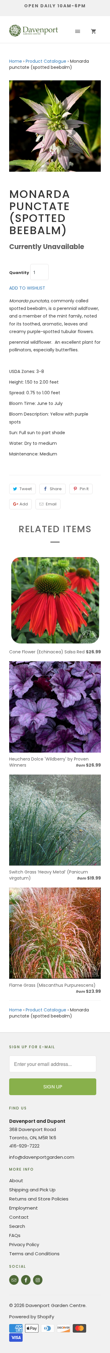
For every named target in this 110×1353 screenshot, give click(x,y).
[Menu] (77, 31)
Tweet (26, 489)
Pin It (84, 489)
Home (15, 61)
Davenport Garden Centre (56, 1305)
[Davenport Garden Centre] (33, 31)
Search (17, 1226)
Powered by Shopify (31, 1316)
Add (24, 504)
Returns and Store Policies (38, 1199)
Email (51, 504)
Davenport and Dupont (37, 1121)
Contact (19, 1217)
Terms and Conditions (34, 1253)
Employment (23, 1208)
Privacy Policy (24, 1244)
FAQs (14, 1235)
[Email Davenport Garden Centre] (14, 1280)
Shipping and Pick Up (32, 1189)
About (16, 1180)
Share (56, 489)
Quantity (19, 273)
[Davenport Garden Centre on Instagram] (37, 1280)
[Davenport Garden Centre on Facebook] (26, 1280)
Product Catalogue (46, 61)
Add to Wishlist (27, 288)
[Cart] (93, 31)
